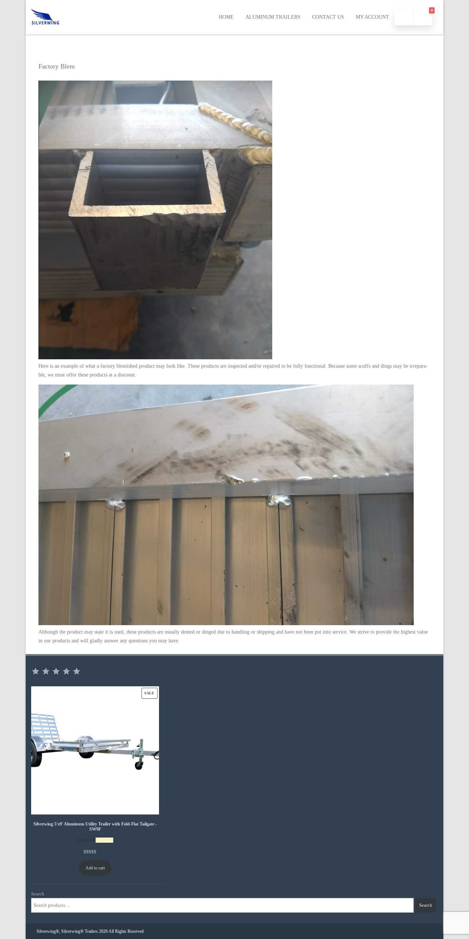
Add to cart (95, 868)
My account (372, 17)
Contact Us (328, 17)
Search (37, 894)
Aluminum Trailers (272, 17)
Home (226, 17)
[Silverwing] (45, 31)
